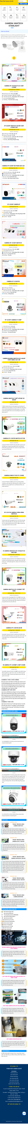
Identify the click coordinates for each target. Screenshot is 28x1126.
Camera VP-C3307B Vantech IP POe (14, 438)
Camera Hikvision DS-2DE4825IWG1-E (10, 735)
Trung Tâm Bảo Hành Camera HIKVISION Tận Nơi (18, 857)
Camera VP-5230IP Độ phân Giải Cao (13, 166)
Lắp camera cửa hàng (14, 1080)
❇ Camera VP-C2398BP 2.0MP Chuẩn (14, 665)
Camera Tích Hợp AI (6, 924)
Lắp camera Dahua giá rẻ (9, 916)
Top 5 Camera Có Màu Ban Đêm (8, 686)
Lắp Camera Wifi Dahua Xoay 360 (8, 693)
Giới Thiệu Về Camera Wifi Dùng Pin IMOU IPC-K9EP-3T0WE (14, 977)
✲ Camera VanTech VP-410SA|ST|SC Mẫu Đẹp (14, 551)
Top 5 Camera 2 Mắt (12, 688)
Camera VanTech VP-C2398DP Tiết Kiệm (14, 590)
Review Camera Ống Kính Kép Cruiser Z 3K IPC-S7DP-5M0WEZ (14, 948)
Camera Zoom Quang (7, 923)
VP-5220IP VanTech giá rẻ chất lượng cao (14, 126)
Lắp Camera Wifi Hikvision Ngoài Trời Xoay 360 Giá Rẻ (13, 692)
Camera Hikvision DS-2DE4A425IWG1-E (10, 769)
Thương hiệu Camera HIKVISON (11, 914)
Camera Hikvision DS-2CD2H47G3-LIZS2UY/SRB (12, 808)
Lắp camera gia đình (14, 1078)
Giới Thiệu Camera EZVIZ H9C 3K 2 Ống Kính (14, 1005)
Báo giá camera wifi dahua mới (8, 681)
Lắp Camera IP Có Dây (7, 926)
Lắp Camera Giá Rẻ (8, 918)
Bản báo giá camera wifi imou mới (17, 685)
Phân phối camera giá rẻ (6, 1)
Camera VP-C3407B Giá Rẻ (14, 628)
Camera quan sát (14, 1072)
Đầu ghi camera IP (6, 929)
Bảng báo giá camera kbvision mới (14, 683)
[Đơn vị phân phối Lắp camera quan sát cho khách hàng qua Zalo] (24, 1113)
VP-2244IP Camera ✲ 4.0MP (13, 320)
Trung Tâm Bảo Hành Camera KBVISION (18, 896)
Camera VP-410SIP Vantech (13, 243)
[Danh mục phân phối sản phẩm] (1, 3)
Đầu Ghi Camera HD (6, 927)
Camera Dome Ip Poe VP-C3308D (14, 475)
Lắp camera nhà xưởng (14, 1082)
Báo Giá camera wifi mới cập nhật (9, 698)
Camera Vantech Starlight (14, 24)
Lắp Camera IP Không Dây (8, 921)
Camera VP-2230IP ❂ (13, 281)
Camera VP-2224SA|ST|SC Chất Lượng (14, 86)
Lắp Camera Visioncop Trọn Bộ (8, 703)
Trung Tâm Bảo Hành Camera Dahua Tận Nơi (18, 879)
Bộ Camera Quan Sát (8, 911)
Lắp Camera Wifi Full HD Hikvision (13, 695)
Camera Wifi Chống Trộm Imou (19, 696)
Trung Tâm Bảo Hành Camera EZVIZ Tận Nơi (18, 840)
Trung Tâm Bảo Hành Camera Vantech (18, 825)
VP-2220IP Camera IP (13, 204)
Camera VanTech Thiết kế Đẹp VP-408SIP (14, 399)
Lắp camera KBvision (8, 913)
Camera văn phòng (14, 1076)
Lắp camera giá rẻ (14, 1074)
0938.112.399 (23, 3)
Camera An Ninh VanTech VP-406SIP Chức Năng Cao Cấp (14, 359)
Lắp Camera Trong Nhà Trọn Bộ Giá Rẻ (14, 705)
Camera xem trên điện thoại (14, 1083)
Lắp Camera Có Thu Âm (7, 919)
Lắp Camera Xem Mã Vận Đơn (14, 1039)
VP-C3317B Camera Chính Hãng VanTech (14, 513)
